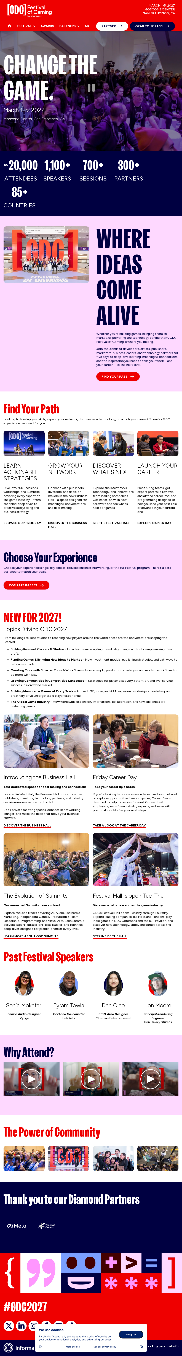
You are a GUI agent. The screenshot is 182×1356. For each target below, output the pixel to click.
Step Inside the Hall (110, 936)
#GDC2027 (25, 1306)
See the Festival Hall (111, 523)
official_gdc (9, 1326)
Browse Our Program (22, 523)
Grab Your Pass (149, 26)
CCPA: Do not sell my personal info (152, 1346)
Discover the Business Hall (67, 525)
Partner (108, 26)
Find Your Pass (114, 377)
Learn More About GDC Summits (31, 936)
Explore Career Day (154, 523)
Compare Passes (23, 585)
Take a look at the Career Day (119, 825)
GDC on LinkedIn (21, 1326)
